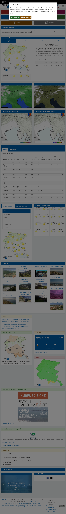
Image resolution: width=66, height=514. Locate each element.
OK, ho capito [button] (15, 17)
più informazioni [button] (26, 17)
